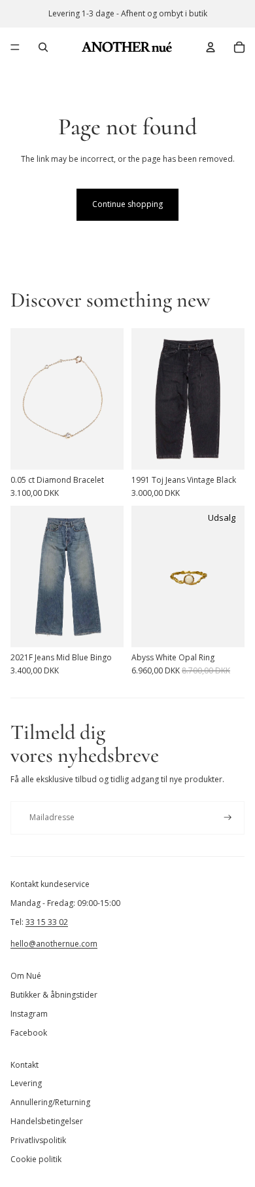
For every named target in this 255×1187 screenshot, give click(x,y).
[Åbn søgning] (43, 47)
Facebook (28, 1032)
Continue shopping (127, 204)
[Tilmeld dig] (228, 818)
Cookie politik (35, 1159)
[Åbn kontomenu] (210, 47)
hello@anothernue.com (53, 943)
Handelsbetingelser (46, 1121)
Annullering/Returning (50, 1102)
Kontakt (24, 1064)
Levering (26, 1083)
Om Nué (25, 975)
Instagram (29, 1013)
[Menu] (15, 47)
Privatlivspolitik (38, 1140)
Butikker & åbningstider (53, 994)
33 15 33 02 (47, 922)
